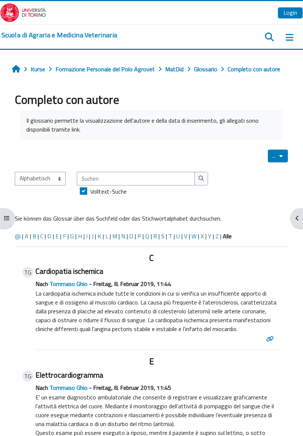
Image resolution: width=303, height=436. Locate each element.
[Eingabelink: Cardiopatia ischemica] (271, 338)
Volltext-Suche (108, 191)
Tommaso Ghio (69, 283)
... (280, 155)
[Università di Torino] (23, 11)
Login (290, 12)
